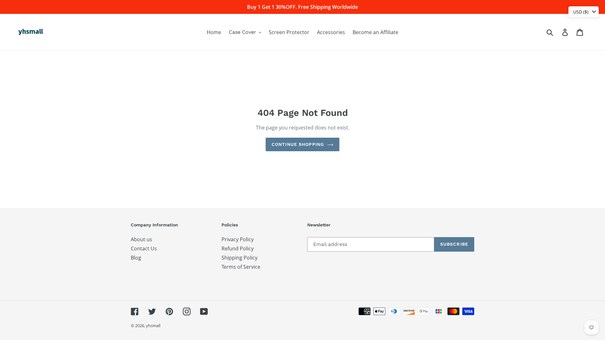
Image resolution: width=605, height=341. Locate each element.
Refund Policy (238, 248)
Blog (136, 257)
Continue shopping (298, 144)
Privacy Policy (238, 239)
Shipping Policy (239, 257)
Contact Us (144, 248)
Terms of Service (241, 266)
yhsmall (153, 325)
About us (141, 239)
